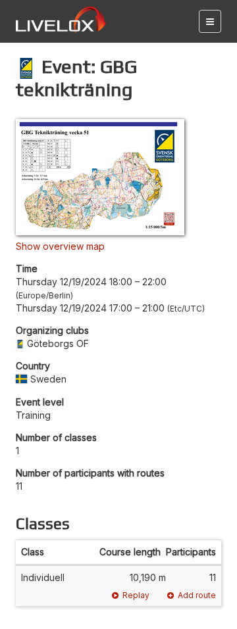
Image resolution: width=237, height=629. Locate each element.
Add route (197, 595)
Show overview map (60, 246)
